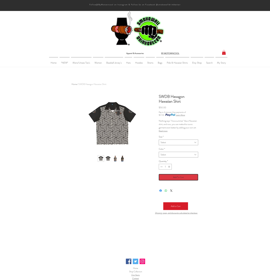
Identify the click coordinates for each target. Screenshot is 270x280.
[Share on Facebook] (160, 190)
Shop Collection (135, 271)
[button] (224, 52)
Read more (163, 130)
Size (161, 136)
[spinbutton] (165, 166)
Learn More (180, 115)
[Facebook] (128, 261)
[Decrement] (161, 166)
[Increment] (169, 166)
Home (74, 84)
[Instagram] (142, 261)
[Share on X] (171, 190)
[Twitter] (135, 261)
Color (162, 149)
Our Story (135, 274)
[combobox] (178, 142)
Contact (135, 278)
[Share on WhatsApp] (166, 190)
